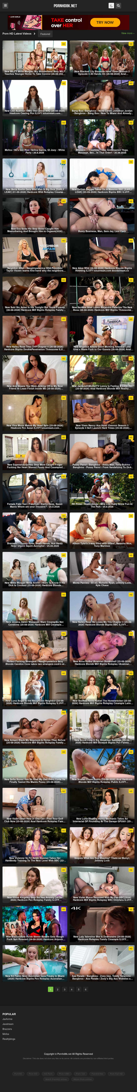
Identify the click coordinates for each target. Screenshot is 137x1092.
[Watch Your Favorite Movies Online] (65, 5)
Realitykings (9, 1038)
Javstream (8, 1024)
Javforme (7, 1019)
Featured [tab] (45, 34)
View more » (127, 33)
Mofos (6, 1034)
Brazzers (7, 1029)
